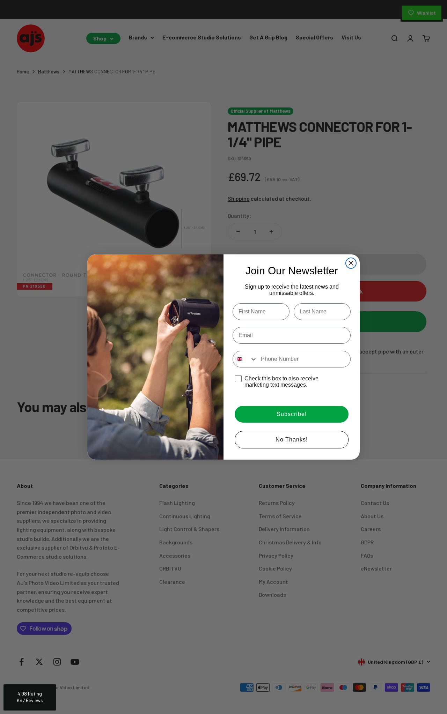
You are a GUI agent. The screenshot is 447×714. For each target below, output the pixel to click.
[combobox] (245, 359)
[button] (29, 697)
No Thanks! (292, 439)
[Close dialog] (351, 263)
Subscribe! (292, 414)
